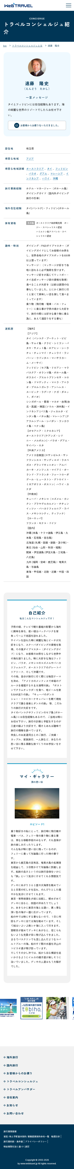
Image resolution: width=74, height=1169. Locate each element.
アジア (30, 158)
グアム (43, 173)
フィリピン (61, 168)
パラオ (32, 173)
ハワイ (46, 178)
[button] (37, 803)
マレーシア (56, 173)
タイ (49, 168)
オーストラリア (35, 168)
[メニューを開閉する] (68, 5)
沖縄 (55, 178)
